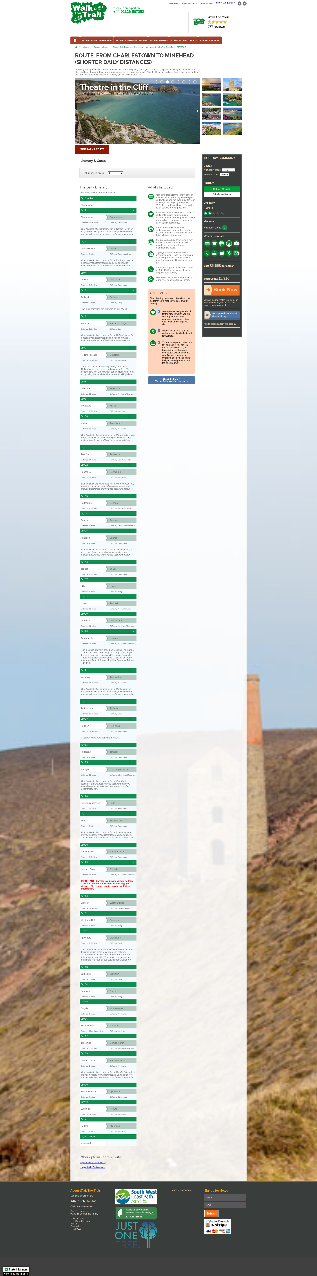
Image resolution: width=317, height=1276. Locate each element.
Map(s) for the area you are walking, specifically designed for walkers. (177, 333)
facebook (240, 3)
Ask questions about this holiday (220, 324)
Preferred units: (211, 174)
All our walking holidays (183, 40)
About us (173, 4)
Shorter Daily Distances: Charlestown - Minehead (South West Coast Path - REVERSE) (149, 47)
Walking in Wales (158, 40)
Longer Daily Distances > (92, 1167)
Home (76, 47)
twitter (245, 3)
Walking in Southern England (96, 40)
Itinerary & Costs (92, 149)
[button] (156, 81)
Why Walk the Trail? (210, 40)
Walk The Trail (88, 13)
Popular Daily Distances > (92, 1162)
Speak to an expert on (128, 10)
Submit (211, 1213)
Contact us (207, 4)
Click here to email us (81, 1206)
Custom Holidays (101, 47)
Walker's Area (189, 4)
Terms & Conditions (181, 1190)
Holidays (85, 47)
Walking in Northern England (131, 40)
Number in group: (95, 172)
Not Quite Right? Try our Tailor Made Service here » (171, 380)
